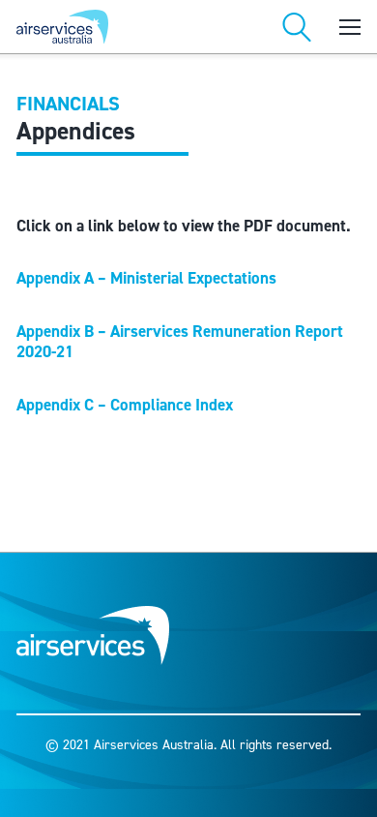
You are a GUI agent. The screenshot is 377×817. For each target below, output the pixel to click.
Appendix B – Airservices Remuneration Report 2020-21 (179, 341)
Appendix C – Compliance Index (124, 405)
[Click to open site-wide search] (296, 27)
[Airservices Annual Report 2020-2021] (98, 27)
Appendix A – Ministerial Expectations (146, 278)
